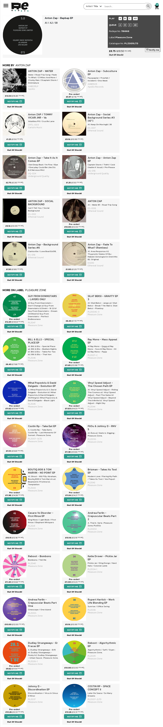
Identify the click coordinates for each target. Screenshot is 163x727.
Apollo (31, 89)
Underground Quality (38, 176)
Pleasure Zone (123, 37)
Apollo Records (96, 86)
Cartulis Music (35, 127)
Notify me (152, 50)
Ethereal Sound (95, 130)
